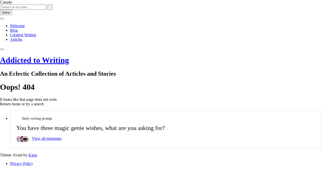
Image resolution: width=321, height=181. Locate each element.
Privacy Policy (21, 163)
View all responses (46, 138)
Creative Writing (23, 35)
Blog (14, 30)
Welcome (17, 26)
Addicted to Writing (34, 60)
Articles (16, 39)
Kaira (32, 155)
